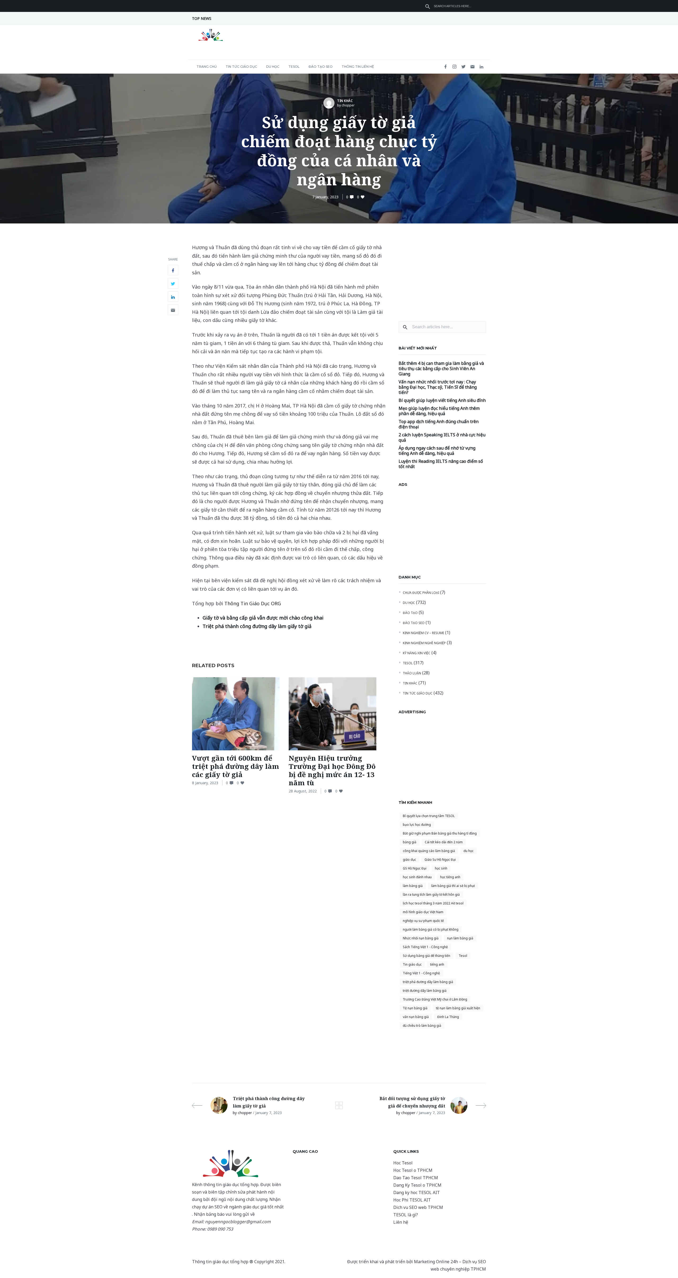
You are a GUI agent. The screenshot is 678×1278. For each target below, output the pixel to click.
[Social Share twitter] (173, 283)
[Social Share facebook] (173, 270)
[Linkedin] (481, 66)
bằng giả (409, 842)
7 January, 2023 (325, 196)
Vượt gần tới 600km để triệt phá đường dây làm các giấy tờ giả (235, 766)
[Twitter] (463, 66)
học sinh (441, 868)
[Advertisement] (442, 276)
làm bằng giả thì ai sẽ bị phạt (453, 886)
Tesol (463, 955)
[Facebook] (445, 66)
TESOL (294, 67)
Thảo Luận (412, 673)
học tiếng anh (450, 877)
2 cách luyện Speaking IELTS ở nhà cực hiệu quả (442, 437)
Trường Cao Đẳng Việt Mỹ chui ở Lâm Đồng (435, 999)
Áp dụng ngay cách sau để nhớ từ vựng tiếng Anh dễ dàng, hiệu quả (437, 450)
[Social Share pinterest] (173, 309)
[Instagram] (454, 66)
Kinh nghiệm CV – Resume (423, 633)
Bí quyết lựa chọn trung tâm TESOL (429, 816)
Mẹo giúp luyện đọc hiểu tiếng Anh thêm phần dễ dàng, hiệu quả (439, 411)
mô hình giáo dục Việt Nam (423, 912)
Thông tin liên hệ (358, 67)
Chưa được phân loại (421, 592)
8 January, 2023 (205, 782)
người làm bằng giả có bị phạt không (430, 929)
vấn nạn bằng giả (416, 1017)
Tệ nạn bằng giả (415, 1008)
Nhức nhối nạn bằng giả (421, 938)
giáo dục (409, 859)
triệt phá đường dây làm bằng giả (428, 982)
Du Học (272, 67)
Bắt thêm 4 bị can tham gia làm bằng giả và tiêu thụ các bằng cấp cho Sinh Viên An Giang (441, 368)
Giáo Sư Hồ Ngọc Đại (440, 859)
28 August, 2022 (303, 790)
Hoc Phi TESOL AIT (412, 1200)
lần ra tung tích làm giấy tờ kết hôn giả (431, 894)
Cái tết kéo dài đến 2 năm (444, 842)
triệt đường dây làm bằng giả (425, 990)
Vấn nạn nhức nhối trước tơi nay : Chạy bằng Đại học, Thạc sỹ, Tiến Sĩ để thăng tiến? (438, 387)
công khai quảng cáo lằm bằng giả (429, 851)
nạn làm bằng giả (460, 938)
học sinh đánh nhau (417, 877)
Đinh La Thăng (448, 1017)
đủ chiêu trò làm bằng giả (422, 1025)
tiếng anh (437, 964)
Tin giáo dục (412, 964)
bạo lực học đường (417, 824)
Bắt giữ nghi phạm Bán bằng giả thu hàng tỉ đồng (440, 833)
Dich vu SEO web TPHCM (418, 1207)
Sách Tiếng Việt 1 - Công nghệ (425, 947)
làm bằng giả (413, 886)
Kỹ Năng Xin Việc (416, 653)
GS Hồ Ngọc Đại (414, 868)
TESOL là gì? (405, 1215)
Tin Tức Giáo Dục (241, 67)
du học (468, 851)
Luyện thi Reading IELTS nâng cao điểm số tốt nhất (441, 464)
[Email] (472, 66)
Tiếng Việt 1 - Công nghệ (421, 973)
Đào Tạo (410, 613)
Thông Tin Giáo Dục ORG (252, 603)
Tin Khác (345, 100)
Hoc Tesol (403, 1163)
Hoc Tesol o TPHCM (412, 1170)
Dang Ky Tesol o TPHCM (417, 1185)
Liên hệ (400, 1222)
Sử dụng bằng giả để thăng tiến (426, 955)
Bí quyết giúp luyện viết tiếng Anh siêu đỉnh (442, 400)
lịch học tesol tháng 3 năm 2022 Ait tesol (433, 903)
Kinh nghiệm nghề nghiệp (424, 643)
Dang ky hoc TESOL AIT (416, 1192)
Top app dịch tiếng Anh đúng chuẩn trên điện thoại (439, 424)
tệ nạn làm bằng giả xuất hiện (458, 1008)
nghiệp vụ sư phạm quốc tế (423, 920)
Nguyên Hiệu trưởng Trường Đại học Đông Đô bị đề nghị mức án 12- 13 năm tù (332, 770)
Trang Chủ (207, 67)
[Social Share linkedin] (173, 296)
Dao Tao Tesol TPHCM (415, 1178)
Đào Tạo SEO (321, 67)
